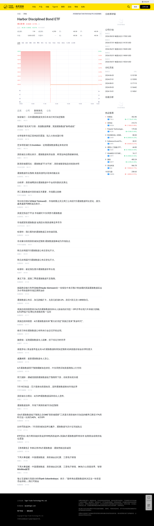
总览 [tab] (19, 110)
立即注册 (145, 7)
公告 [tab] (49, 110)
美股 (19, 14)
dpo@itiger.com (30, 506)
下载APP (148, 508)
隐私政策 (30, 511)
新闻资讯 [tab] (38, 110)
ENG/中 (146, 2)
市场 (34, 7)
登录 (135, 7)
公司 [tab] (28, 110)
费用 (63, 7)
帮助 (76, 7)
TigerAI (55, 7)
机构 (83, 7)
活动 (69, 7)
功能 (47, 7)
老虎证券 (15, 7)
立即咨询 (148, 500)
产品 (40, 7)
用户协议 (20, 511)
